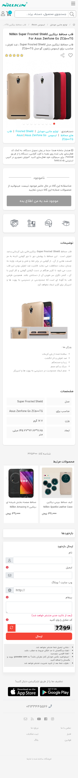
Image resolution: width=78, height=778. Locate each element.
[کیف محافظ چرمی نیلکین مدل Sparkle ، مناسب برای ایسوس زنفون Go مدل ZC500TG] (57, 483)
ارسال (39, 636)
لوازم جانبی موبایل (58, 24)
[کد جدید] (12, 627)
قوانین (68, 740)
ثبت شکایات (32, 734)
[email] (25, 719)
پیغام (69, 597)
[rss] (32, 719)
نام (70, 552)
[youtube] (39, 719)
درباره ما (34, 728)
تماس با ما (66, 728)
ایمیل (69, 567)
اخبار (69, 734)
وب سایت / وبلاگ (61, 582)
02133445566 (36, 706)
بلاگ (36, 740)
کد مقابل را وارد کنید (61, 619)
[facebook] (46, 719)
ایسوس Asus (38, 24)
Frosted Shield (24, 131)
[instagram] (52, 719)
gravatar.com (20, 657)
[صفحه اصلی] (74, 24)
